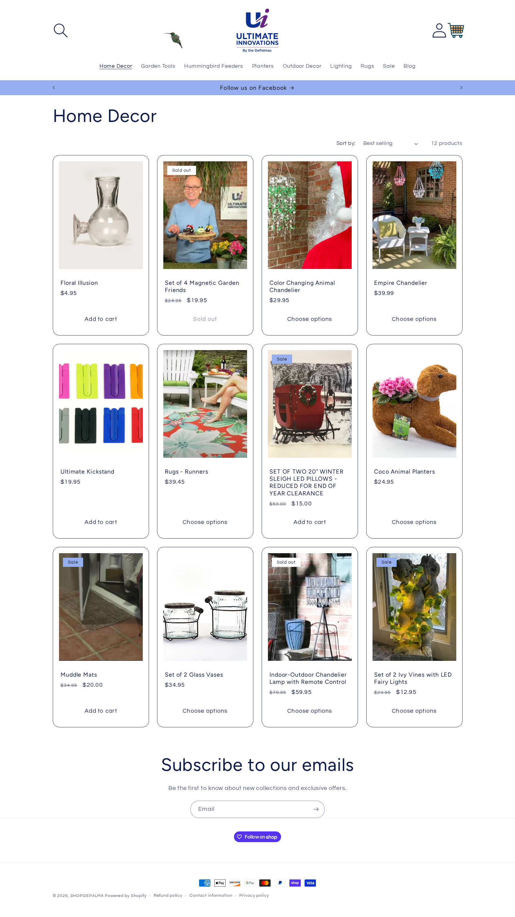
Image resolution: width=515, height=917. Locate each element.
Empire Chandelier (400, 282)
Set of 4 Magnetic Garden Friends (202, 286)
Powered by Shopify (126, 896)
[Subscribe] (316, 809)
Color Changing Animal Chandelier (302, 286)
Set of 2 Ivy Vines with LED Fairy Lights (413, 678)
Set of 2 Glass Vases (194, 674)
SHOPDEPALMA (87, 896)
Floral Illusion (79, 282)
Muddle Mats (79, 674)
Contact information (211, 895)
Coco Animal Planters (404, 471)
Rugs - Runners (186, 471)
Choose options (309, 319)
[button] (61, 30)
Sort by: (346, 143)
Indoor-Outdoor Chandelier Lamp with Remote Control (308, 678)
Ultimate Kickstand (87, 471)
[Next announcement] (461, 88)
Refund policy (168, 895)
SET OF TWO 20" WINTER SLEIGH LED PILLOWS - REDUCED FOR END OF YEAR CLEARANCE (306, 482)
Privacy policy (254, 895)
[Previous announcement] (53, 88)
